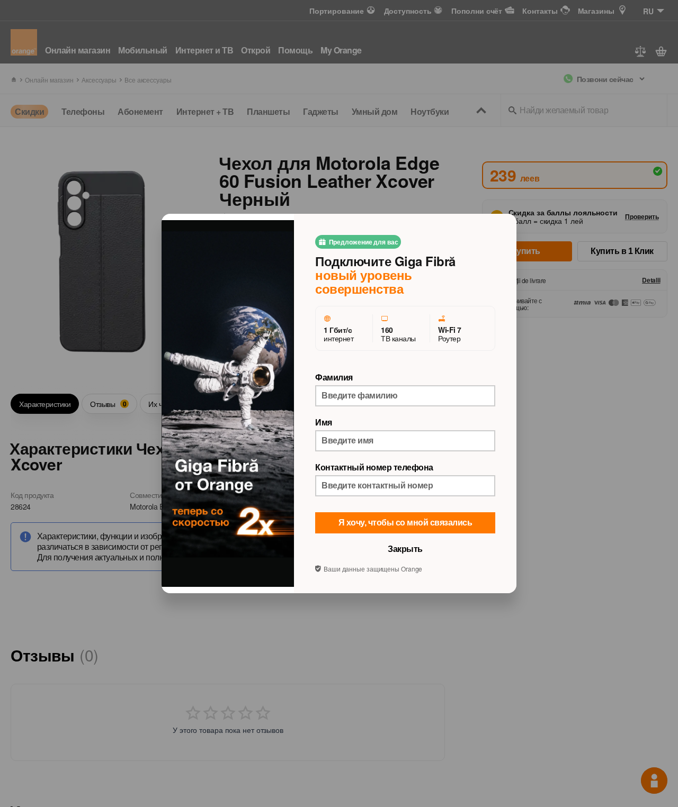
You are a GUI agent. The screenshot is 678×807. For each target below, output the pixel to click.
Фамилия (334, 377)
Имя (323, 422)
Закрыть (405, 549)
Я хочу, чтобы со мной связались (405, 522)
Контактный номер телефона (374, 467)
